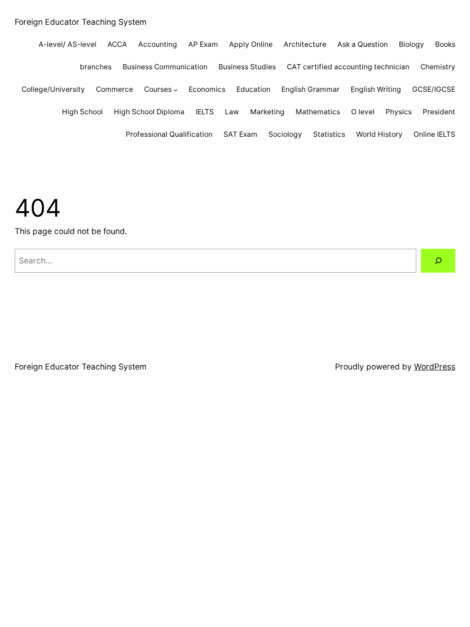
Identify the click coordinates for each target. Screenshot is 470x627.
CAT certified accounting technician (348, 66)
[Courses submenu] (175, 89)
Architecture (305, 44)
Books (445, 44)
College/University (53, 89)
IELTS (205, 111)
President (439, 111)
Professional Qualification (169, 134)
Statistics (329, 134)
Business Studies (247, 66)
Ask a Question (362, 44)
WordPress (434, 366)
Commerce (114, 89)
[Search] (438, 260)
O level (363, 111)
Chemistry (437, 66)
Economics (207, 89)
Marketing (267, 111)
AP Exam (203, 44)
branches (96, 66)
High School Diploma (149, 111)
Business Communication (165, 66)
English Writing (376, 89)
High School (82, 111)
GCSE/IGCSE (433, 89)
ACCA (117, 44)
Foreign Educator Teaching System (80, 22)
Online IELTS (434, 134)
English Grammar (310, 89)
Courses (158, 89)
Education (253, 89)
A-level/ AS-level (67, 44)
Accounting (157, 44)
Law (232, 111)
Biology (411, 44)
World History (379, 134)
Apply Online (251, 44)
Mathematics (318, 111)
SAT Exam (240, 134)
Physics (399, 111)
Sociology (285, 134)
